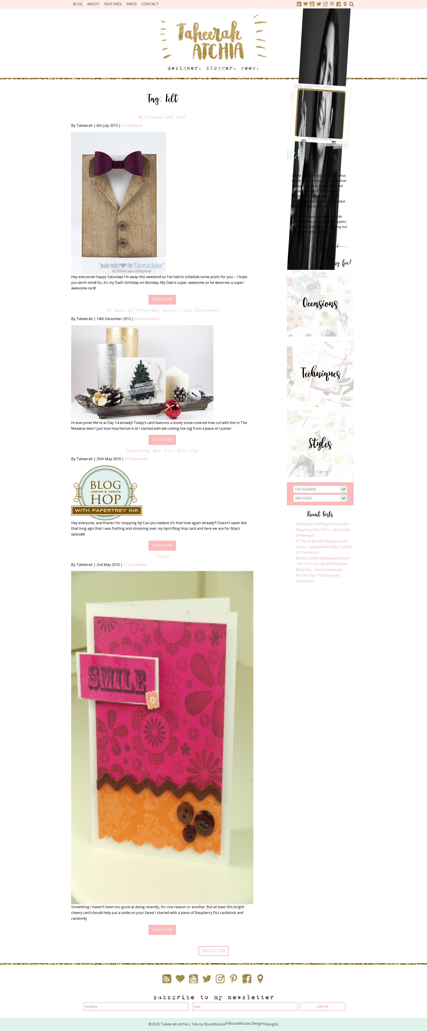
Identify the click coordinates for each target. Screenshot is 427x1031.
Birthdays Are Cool (162, 117)
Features (113, 4)
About (93, 4)
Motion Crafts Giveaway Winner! (322, 558)
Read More (162, 299)
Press (131, 4)
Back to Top (213, 950)
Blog (78, 4)
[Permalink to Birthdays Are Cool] (118, 202)
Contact (150, 4)
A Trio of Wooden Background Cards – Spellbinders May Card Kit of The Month (324, 547)
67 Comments (136, 458)
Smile (162, 556)
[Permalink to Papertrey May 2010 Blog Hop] (106, 492)
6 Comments (132, 125)
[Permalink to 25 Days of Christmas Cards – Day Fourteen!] (142, 372)
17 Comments (134, 564)
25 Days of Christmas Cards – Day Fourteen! (162, 310)
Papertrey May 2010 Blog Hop (162, 450)
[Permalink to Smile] (162, 737)
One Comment (147, 318)
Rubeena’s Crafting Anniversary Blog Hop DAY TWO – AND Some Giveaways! (323, 529)
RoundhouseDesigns (241, 1024)
